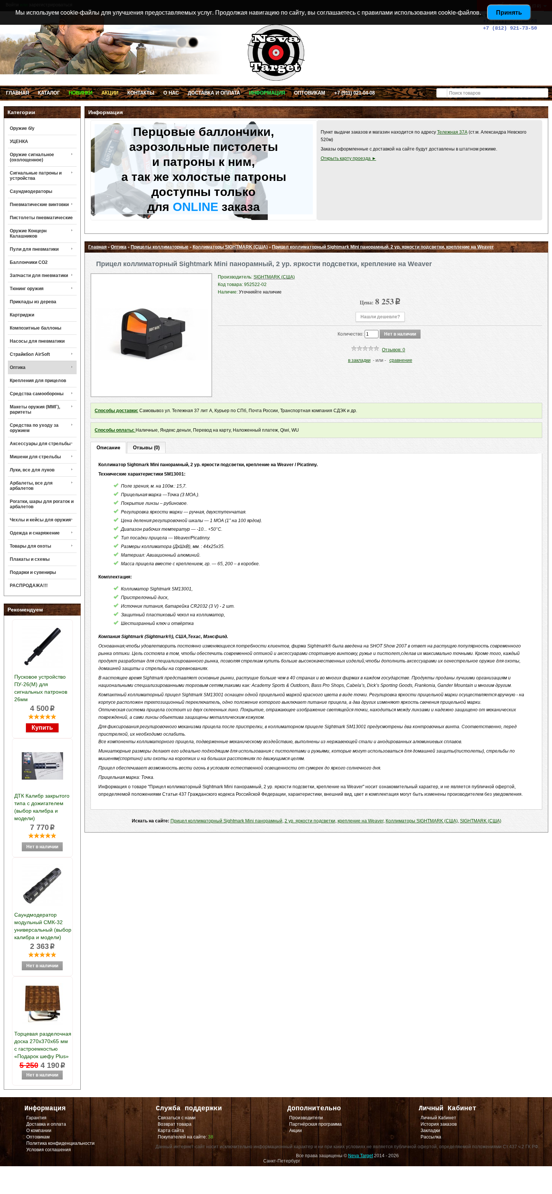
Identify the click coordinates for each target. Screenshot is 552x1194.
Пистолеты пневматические (41, 217)
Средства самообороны (36, 393)
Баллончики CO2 (29, 262)
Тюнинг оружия (27, 288)
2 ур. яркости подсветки (310, 821)
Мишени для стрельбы (35, 456)
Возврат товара (175, 1124)
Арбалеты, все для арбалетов (31, 485)
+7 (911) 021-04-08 (354, 93)
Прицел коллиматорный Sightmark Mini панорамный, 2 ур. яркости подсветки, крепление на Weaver (383, 247)
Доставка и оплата (214, 93)
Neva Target (360, 1155)
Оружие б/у (22, 128)
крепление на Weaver (360, 821)
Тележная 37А (452, 132)
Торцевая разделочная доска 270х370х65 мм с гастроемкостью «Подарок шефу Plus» (42, 1045)
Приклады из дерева (33, 301)
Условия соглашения (48, 1149)
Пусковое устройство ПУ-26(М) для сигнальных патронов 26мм (40, 688)
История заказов (439, 1124)
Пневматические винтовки (39, 204)
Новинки (80, 93)
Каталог (49, 93)
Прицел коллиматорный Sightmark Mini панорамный (226, 821)
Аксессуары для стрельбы (40, 443)
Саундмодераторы (31, 191)
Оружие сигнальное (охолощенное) (32, 157)
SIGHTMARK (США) (480, 821)
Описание (108, 447)
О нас (171, 93)
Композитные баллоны (35, 328)
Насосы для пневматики (37, 341)
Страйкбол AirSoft (30, 354)
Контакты (140, 93)
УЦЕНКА (19, 141)
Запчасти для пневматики (39, 275)
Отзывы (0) (146, 447)
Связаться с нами (177, 1117)
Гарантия (36, 1117)
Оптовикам (309, 93)
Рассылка (431, 1137)
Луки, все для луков (32, 470)
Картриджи (22, 315)
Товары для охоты (30, 546)
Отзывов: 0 (393, 349)
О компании (38, 1130)
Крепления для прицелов (38, 380)
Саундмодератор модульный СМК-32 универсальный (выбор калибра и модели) (42, 926)
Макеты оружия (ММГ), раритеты (35, 409)
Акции (109, 93)
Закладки (430, 1130)
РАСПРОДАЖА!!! (29, 585)
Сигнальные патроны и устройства (36, 175)
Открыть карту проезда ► (348, 158)
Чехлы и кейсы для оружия (40, 519)
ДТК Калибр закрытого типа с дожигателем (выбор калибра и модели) (41, 807)
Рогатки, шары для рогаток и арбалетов (42, 504)
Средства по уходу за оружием (34, 428)
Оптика (18, 367)
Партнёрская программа (315, 1124)
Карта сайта (171, 1130)
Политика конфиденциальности (60, 1143)
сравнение (400, 360)
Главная (17, 93)
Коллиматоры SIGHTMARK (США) (230, 247)
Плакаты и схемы (30, 559)
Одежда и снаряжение (35, 533)
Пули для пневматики (34, 249)
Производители (306, 1117)
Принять (509, 12)
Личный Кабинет (438, 1117)
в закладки (359, 360)
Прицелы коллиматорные (160, 247)
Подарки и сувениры (33, 572)
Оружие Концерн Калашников (28, 233)
